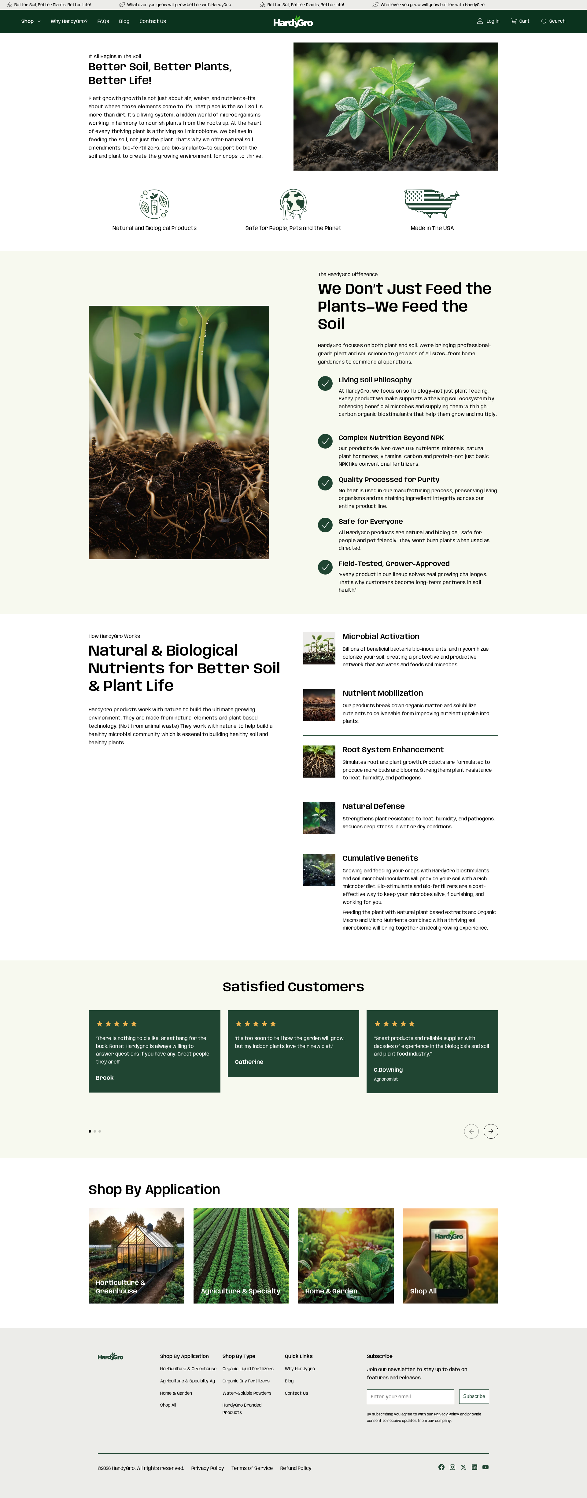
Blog (124, 21)
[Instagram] (452, 1468)
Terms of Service (252, 1468)
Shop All (168, 1405)
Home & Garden (176, 1393)
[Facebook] (441, 1468)
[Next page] (491, 1131)
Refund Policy (296, 1468)
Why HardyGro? (69, 21)
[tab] (90, 1131)
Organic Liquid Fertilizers (248, 1369)
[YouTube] (485, 1468)
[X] (463, 1468)
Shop (27, 21)
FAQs (103, 21)
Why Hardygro (300, 1369)
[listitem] (175, 5)
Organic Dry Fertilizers (246, 1381)
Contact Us (153, 21)
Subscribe (474, 1396)
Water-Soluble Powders (247, 1393)
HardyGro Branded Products (242, 1409)
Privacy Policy (446, 1414)
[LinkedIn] (474, 1468)
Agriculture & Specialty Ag (187, 1381)
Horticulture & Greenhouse (188, 1369)
